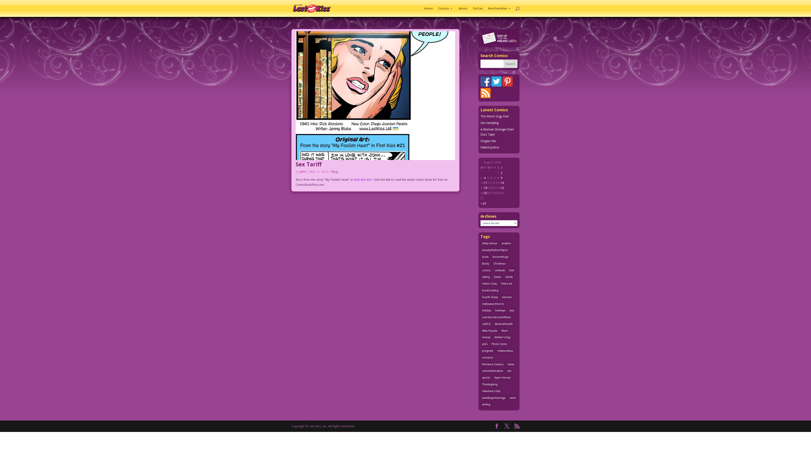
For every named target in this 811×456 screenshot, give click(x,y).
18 (485, 188)
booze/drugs (500, 257)
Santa (511, 364)
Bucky (485, 263)
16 (502, 183)
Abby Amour (489, 243)
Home (428, 8)
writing (486, 404)
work (513, 398)
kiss (512, 310)
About (463, 8)
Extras (478, 8)
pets (484, 344)
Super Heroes (502, 377)
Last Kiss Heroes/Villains (496, 317)
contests (500, 270)
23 (502, 188)
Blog (334, 172)
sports (486, 377)
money (486, 337)
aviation (506, 243)
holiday (486, 310)
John (303, 172)
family (509, 277)
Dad (511, 270)
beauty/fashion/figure (495, 250)
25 (485, 193)
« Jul (483, 203)
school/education (492, 371)
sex (509, 371)
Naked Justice (489, 147)
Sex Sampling (489, 123)
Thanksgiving (490, 384)
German (507, 297)
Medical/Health (504, 324)
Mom (505, 330)
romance (487, 357)
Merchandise (497, 8)
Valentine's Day (491, 391)
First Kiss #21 (363, 180)
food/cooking (490, 290)
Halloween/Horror (493, 304)
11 (485, 183)
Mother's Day (502, 337)
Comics (443, 8)
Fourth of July (490, 297)
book (485, 257)
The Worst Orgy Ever (494, 116)
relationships (505, 351)
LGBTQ (486, 324)
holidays (500, 310)
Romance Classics (492, 364)
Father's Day (489, 283)
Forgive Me (488, 141)
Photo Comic (499, 344)
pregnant (487, 351)
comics (486, 270)
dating (486, 277)
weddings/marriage (494, 398)
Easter (497, 277)
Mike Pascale (489, 330)
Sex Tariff (309, 164)
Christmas (499, 263)
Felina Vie (506, 283)
